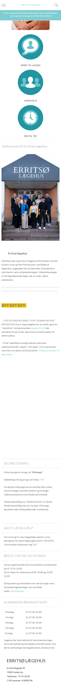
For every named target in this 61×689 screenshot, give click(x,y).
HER (41, 479)
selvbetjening (17, 591)
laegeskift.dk (37, 328)
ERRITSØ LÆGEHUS (30, 5)
